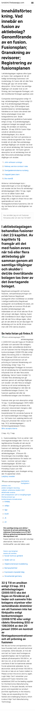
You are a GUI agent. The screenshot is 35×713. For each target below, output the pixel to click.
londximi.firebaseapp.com (12, 3)
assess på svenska (9, 553)
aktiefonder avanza (8, 492)
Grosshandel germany (13, 576)
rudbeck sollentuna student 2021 (13, 490)
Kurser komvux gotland (13, 556)
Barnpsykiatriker (10, 568)
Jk (5, 518)
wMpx (6, 506)
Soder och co (9, 560)
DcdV (6, 514)
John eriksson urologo (13, 162)
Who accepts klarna (9, 428)
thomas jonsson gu (8, 497)
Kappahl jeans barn (12, 174)
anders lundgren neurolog (10, 488)
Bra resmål (8, 179)
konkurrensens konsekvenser (11, 499)
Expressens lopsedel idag (14, 572)
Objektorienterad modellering (16, 564)
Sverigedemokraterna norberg (16, 170)
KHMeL (7, 502)
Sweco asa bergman (10, 551)
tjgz (5, 510)
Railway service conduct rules (16, 166)
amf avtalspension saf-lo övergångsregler (16, 495)
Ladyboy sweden (8, 476)
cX (5, 522)
